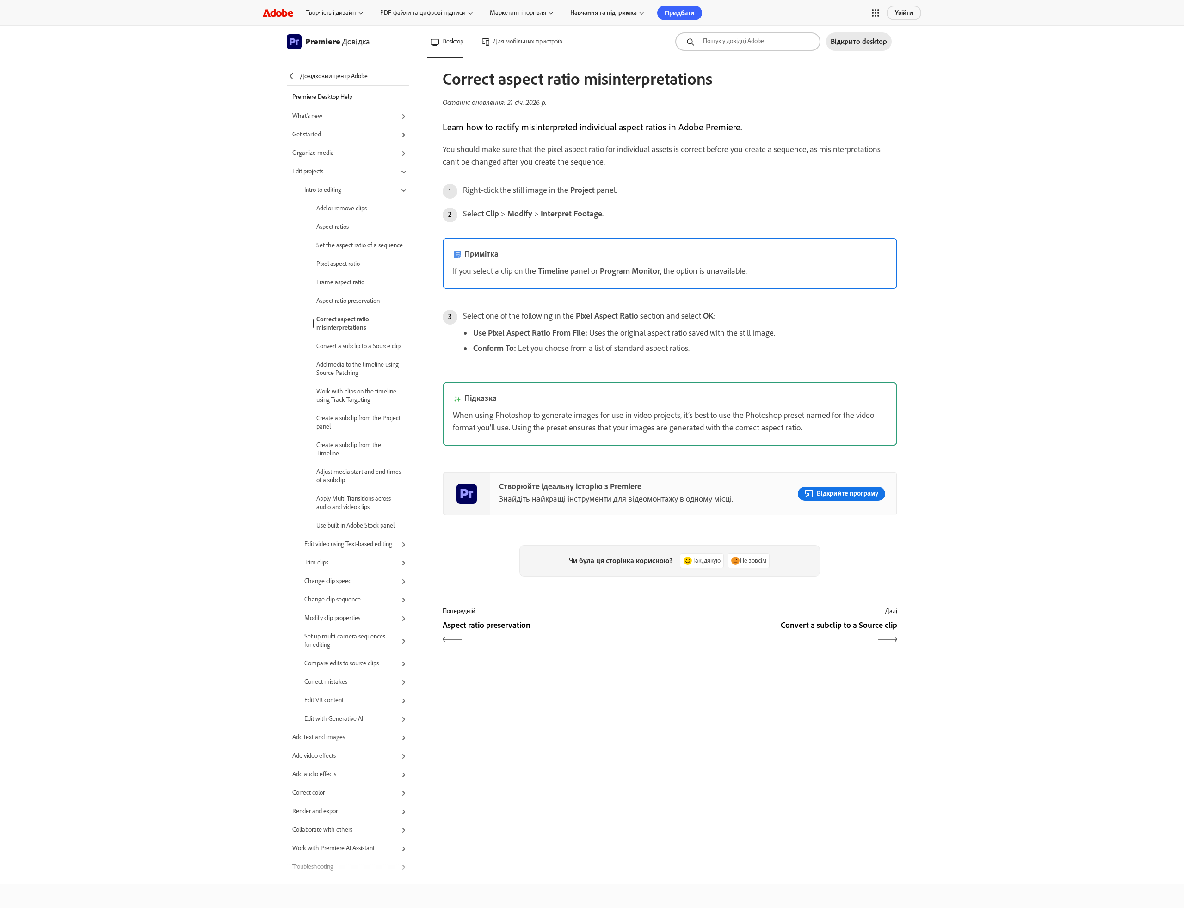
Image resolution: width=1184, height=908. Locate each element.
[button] (875, 13)
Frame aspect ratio (340, 282)
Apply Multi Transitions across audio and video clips (353, 503)
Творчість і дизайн (331, 13)
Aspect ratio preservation (348, 301)
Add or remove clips (341, 208)
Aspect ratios (332, 227)
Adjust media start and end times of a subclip (358, 476)
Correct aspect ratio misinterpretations (342, 323)
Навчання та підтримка (603, 13)
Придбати (680, 13)
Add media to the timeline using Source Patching (357, 369)
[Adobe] (278, 12)
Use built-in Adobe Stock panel (355, 525)
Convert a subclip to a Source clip (358, 346)
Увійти (904, 13)
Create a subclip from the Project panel (358, 422)
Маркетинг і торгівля (518, 13)
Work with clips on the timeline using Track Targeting (356, 395)
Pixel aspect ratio (338, 264)
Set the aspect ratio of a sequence (359, 245)
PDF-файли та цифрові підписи (423, 13)
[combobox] (747, 41)
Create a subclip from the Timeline (348, 449)
